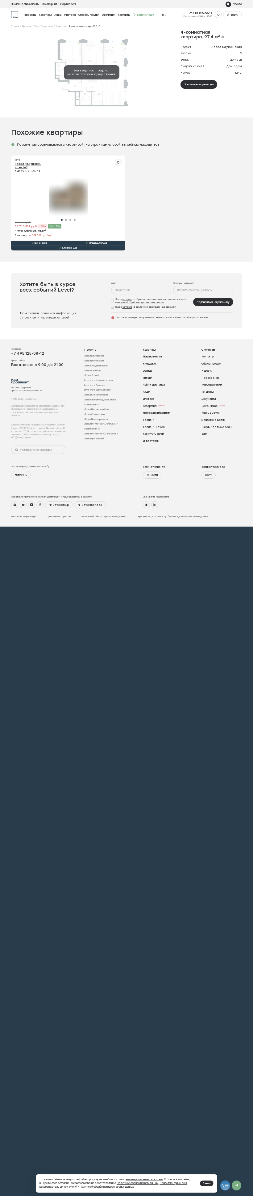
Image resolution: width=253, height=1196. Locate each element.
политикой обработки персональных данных (140, 302)
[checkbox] (151, 301)
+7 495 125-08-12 (200, 13)
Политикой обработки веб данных (137, 1183)
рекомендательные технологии (144, 1179)
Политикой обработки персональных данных (107, 1186)
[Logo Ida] (20, 381)
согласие (127, 299)
